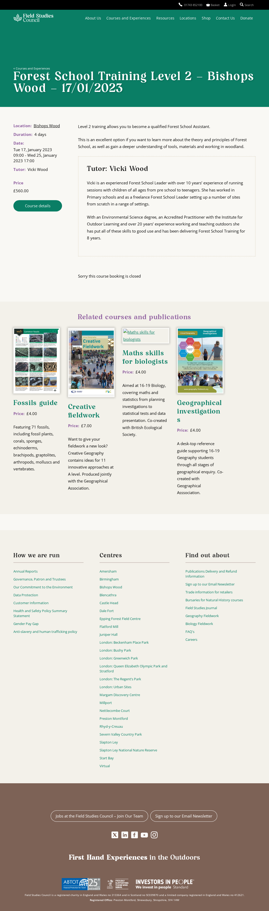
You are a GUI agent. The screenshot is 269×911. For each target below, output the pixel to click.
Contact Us (225, 18)
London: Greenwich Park (119, 658)
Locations (188, 18)
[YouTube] (144, 835)
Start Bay (107, 758)
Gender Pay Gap (26, 623)
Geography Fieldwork (202, 615)
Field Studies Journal (201, 607)
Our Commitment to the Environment (43, 587)
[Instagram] (154, 835)
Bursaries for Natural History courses (214, 600)
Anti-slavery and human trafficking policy (45, 631)
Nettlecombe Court (115, 710)
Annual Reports (25, 571)
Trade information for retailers (208, 592)
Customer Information (31, 602)
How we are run (36, 556)
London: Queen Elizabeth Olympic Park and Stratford (133, 668)
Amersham (108, 571)
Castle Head (109, 602)
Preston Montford (114, 718)
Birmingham (109, 579)
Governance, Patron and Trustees (39, 579)
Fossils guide (35, 403)
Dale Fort (107, 610)
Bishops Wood (47, 125)
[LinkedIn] (124, 835)
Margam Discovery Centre (120, 694)
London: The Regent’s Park (120, 679)
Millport (106, 702)
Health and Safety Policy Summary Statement (40, 613)
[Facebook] (134, 835)
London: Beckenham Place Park (124, 642)
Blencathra (108, 595)
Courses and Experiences (128, 18)
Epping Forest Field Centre (120, 618)
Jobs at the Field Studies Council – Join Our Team (99, 816)
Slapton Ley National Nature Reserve (128, 750)
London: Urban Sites (115, 687)
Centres (111, 556)
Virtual (105, 766)
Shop (206, 18)
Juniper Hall (108, 634)
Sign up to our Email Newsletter (210, 584)
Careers (191, 639)
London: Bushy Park (115, 650)
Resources (165, 18)
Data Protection (25, 595)
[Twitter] (114, 835)
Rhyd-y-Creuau (111, 726)
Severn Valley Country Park (121, 734)
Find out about (207, 556)
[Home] (33, 18)
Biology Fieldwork (199, 623)
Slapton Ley (109, 742)
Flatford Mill (109, 626)
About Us (93, 18)
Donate (246, 18)
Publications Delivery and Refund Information (211, 574)
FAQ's (189, 631)
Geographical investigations (199, 411)
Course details (37, 205)
